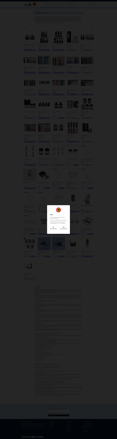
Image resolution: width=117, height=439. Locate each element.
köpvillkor (63, 223)
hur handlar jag (54, 223)
